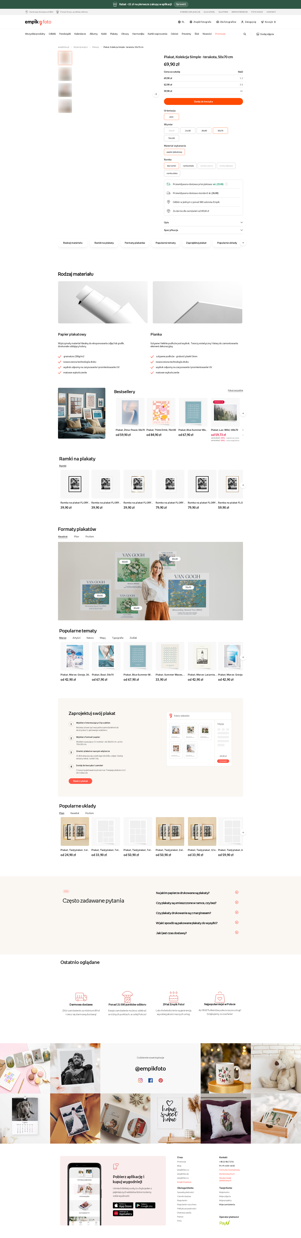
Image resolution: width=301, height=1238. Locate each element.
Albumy (94, 34)
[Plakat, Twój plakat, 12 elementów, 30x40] (202, 831)
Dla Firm (223, 12)
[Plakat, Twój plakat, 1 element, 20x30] (75, 831)
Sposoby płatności (185, 1192)
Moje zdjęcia (225, 1196)
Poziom (90, 536)
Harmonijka (138, 34)
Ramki (62, 465)
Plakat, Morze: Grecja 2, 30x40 (235, 674)
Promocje (220, 34)
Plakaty (114, 34)
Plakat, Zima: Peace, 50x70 (130, 430)
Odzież (174, 34)
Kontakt (271, 12)
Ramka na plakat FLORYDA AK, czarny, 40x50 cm (216, 502)
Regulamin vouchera (186, 1204)
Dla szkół (209, 12)
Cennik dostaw (184, 1196)
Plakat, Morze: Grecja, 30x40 (77, 674)
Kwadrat (63, 536)
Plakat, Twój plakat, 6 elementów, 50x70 (240, 850)
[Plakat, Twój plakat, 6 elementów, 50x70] (233, 831)
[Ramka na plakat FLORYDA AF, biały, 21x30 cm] (106, 484)
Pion (76, 536)
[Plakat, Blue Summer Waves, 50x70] (193, 412)
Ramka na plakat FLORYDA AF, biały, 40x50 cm (182, 502)
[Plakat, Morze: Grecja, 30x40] (75, 656)
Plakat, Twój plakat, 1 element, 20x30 (81, 850)
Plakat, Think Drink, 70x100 (161, 430)
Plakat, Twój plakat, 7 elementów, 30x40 (113, 850)
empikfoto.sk (183, 1174)
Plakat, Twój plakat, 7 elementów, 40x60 (146, 850)
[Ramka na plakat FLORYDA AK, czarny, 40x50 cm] (202, 484)
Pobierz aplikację (190, 12)
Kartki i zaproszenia (157, 34)
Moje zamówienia (227, 1204)
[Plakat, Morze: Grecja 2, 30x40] (233, 656)
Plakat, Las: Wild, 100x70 (224, 430)
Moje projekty (225, 1200)
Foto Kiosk (257, 12)
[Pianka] (197, 302)
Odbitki (52, 34)
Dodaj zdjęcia (267, 34)
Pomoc (180, 1217)
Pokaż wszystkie (235, 390)
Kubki (104, 34)
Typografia (117, 637)
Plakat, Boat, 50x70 (103, 674)
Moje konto (224, 1192)
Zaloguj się (250, 22)
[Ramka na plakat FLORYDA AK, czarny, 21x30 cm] (75, 484)
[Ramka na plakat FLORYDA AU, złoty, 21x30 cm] (138, 484)
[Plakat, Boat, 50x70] (106, 656)
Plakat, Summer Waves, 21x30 (173, 674)
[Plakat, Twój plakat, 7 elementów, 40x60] (138, 831)
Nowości (207, 34)
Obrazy (125, 34)
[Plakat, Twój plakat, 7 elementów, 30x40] (106, 831)
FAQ (179, 1221)
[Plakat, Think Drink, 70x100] (161, 412)
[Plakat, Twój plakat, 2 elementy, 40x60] (170, 831)
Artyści (76, 637)
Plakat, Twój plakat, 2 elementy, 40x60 (177, 850)
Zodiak (133, 637)
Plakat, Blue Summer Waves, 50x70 (197, 430)
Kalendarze (80, 34)
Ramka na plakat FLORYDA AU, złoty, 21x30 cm (151, 502)
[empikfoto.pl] (44, 22)
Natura (90, 637)
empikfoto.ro (183, 1178)
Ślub (197, 34)
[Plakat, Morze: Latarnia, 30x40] (202, 656)
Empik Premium (240, 12)
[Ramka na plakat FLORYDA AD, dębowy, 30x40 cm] (233, 484)
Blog (179, 1166)
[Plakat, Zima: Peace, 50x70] (130, 412)
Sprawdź (181, 4)
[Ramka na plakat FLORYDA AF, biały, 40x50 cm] (170, 484)
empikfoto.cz (183, 1170)
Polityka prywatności (186, 1208)
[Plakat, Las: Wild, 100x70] (225, 412)
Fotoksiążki (65, 34)
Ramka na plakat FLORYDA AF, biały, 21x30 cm (118, 502)
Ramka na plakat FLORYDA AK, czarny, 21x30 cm (88, 502)
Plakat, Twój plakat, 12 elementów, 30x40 (211, 850)
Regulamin (182, 1200)
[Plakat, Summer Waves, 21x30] (170, 656)
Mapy (103, 637)
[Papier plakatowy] (103, 302)
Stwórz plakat (80, 781)
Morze (62, 637)
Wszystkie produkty (35, 34)
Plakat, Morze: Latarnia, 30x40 (205, 674)
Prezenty (186, 34)
